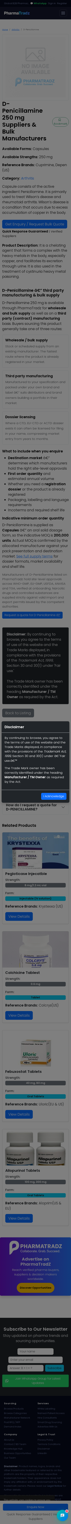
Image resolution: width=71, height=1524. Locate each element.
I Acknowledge (54, 796)
